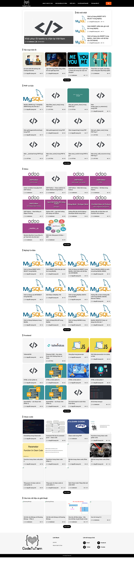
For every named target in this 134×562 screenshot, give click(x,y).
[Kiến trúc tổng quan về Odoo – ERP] (56, 226)
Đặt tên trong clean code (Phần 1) (100, 460)
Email (88, 542)
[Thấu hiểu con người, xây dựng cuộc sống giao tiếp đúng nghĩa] (100, 59)
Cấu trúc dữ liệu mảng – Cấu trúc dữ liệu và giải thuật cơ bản (78, 518)
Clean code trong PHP (75, 435)
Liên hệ (54, 542)
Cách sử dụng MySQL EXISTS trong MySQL (77, 295)
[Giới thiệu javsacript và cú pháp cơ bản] (100, 345)
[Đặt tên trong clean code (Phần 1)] (100, 450)
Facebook (103, 542)
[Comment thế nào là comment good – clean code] (56, 426)
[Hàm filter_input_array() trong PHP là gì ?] (56, 95)
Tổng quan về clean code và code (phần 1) (54, 484)
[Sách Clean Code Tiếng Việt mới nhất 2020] (78, 474)
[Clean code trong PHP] (78, 426)
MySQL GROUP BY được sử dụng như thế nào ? (99, 321)
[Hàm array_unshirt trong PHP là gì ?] (78, 144)
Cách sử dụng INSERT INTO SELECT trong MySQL (32, 270)
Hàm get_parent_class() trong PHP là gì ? (77, 105)
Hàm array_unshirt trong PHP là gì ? (78, 154)
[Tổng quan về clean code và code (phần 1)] (56, 474)
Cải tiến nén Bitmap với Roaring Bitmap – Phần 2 (33, 518)
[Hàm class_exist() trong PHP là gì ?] (56, 144)
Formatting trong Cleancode (32, 435)
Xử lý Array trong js (96, 401)
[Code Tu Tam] (29, 3)
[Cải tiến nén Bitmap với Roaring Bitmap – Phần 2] (33, 508)
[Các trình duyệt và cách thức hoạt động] (78, 392)
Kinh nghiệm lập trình (61, 3)
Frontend (27, 335)
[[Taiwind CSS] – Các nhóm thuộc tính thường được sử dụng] (56, 345)
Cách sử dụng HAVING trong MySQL (77, 321)
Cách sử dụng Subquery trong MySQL (33, 321)
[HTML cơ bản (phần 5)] (56, 371)
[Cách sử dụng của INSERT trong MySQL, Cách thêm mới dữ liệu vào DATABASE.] (80, 40)
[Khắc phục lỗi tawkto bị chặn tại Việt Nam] (48, 27)
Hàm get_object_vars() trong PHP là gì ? (99, 131)
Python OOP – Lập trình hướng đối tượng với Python (55, 212)
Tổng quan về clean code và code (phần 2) (32, 484)
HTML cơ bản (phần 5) (52, 380)
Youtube (103, 547)
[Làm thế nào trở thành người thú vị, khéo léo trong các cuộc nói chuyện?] (78, 59)
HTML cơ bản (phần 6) (30, 380)
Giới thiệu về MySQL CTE (53, 295)
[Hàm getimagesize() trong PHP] (56, 121)
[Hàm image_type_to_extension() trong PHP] (100, 95)
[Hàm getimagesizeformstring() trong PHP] (33, 121)
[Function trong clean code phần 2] (33, 450)
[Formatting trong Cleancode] (33, 426)
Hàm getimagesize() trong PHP (55, 130)
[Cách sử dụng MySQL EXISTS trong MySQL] (78, 285)
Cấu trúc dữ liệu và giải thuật (36, 498)
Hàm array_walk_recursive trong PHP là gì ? (100, 154)
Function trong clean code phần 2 (33, 460)
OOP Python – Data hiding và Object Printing (32, 212)
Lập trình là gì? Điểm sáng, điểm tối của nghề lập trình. (55, 69)
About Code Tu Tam (48, 3)
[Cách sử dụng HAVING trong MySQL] (78, 311)
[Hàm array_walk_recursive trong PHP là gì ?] (100, 144)
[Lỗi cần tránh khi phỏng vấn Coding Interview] (33, 59)
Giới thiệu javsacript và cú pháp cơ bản (100, 355)
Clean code (28, 417)
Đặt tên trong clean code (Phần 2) (78, 460)
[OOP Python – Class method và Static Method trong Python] (56, 179)
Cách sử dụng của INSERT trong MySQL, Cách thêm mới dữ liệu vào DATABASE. (98, 38)
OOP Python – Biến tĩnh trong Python (77, 188)
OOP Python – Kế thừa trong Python (99, 188)
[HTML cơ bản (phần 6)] (33, 371)
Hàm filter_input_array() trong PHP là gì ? (55, 105)
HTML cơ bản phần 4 (75, 380)
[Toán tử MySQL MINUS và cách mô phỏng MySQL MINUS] (100, 260)
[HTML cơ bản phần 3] (100, 371)
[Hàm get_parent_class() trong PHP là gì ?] (78, 95)
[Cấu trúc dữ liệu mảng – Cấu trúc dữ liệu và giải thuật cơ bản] (78, 508)
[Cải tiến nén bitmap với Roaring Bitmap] (56, 508)
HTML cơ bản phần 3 (97, 380)
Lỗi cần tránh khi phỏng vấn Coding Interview (32, 69)
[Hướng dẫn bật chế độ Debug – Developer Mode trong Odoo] (78, 202)
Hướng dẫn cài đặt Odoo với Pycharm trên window (99, 212)
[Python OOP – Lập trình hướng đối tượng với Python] (56, 202)
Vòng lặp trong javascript (76, 354)
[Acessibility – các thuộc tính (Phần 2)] (56, 392)
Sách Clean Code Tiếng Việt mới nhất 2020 (78, 484)
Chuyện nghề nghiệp (83, 3)
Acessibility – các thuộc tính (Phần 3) (32, 402)
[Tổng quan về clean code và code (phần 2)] (33, 474)
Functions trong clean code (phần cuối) (99, 436)
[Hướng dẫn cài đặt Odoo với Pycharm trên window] (100, 202)
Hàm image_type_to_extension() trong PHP (99, 106)
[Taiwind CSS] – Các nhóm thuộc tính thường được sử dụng (54, 356)
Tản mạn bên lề (95, 3)
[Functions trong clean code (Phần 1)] (56, 450)
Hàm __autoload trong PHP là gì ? (33, 154)
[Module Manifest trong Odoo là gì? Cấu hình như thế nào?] (33, 226)
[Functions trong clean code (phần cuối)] (100, 426)
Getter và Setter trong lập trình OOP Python (33, 188)
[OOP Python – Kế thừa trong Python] (100, 179)
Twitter (88, 547)
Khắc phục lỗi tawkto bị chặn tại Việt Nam (45, 38)
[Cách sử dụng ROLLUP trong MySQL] (56, 311)
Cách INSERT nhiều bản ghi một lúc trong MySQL (55, 270)
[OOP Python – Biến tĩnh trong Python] (78, 179)
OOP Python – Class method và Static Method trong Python (55, 188)
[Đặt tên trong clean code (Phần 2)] (78, 450)
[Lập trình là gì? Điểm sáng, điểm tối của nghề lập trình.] (56, 59)
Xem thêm (67, 80)
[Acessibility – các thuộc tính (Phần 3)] (33, 392)
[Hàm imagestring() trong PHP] (78, 121)
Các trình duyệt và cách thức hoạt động (77, 402)
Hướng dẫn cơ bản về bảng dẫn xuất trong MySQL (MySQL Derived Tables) (100, 296)
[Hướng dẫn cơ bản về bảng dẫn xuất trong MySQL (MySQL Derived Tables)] (100, 285)
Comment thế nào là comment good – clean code (55, 436)
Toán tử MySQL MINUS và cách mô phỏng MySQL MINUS (100, 270)
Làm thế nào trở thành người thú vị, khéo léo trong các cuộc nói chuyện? (78, 70)
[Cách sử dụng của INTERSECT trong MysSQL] (33, 285)
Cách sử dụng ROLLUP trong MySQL (54, 321)
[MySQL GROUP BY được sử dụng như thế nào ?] (100, 311)
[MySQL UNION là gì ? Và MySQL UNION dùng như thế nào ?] (33, 95)
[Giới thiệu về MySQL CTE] (56, 285)
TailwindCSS (27, 354)
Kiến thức (72, 3)
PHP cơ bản (29, 86)
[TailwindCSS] (33, 345)
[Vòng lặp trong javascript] (78, 345)
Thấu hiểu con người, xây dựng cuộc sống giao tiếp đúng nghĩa (100, 69)
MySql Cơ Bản (29, 250)
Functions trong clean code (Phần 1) (54, 460)
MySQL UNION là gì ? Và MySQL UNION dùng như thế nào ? (33, 105)
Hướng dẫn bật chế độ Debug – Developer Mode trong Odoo (78, 212)
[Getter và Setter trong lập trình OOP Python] (33, 179)
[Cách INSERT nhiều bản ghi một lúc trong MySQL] (80, 29)
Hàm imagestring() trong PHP (77, 130)
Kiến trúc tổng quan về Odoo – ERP (55, 236)
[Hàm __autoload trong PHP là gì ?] (33, 144)
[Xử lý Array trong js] (100, 392)
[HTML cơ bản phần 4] (78, 371)
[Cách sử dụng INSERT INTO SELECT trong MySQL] (80, 19)
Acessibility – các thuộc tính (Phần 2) (54, 402)
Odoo (26, 169)
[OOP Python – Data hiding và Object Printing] (33, 202)
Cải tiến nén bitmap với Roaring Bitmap (55, 518)
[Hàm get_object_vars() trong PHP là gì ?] (100, 121)
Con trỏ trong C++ (96, 517)
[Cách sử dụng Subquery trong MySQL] (33, 311)
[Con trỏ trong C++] (100, 508)
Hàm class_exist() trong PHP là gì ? (55, 154)
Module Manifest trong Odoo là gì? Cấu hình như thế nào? (33, 236)
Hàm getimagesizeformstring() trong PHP (33, 131)
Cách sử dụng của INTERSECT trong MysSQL (33, 295)
